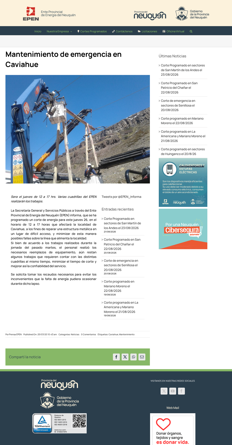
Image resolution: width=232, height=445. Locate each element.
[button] (191, 30)
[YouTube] (172, 391)
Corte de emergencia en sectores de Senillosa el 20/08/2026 (121, 265)
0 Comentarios (88, 334)
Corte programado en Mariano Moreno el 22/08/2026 (119, 286)
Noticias (75, 334)
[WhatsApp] (133, 357)
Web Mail (172, 408)
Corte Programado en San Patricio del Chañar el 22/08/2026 (122, 244)
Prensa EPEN (15, 334)
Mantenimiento (126, 334)
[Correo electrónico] (142, 357)
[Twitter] (164, 391)
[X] (125, 357)
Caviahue (113, 334)
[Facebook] (116, 357)
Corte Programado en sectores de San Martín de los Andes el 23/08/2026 (122, 223)
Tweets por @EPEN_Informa (121, 197)
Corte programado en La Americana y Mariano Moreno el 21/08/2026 (121, 307)
